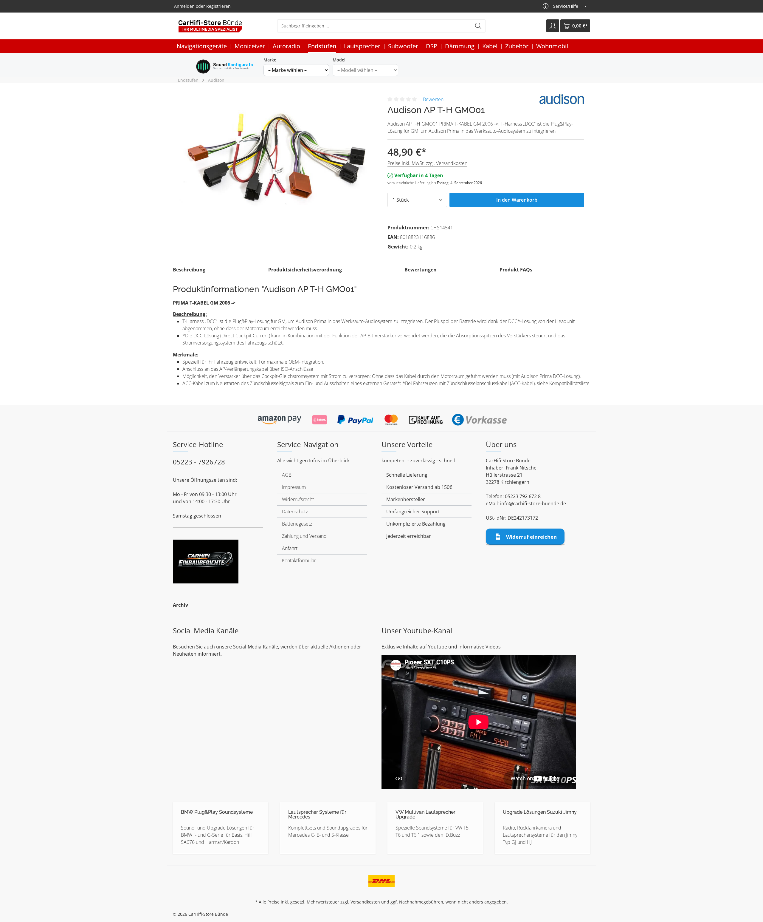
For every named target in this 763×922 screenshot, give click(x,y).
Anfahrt (289, 548)
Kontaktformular (299, 560)
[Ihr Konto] (552, 26)
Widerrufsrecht (298, 499)
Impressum (294, 487)
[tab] (218, 270)
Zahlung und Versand (304, 536)
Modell (340, 60)
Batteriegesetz (297, 524)
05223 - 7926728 (199, 461)
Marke (269, 60)
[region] (277, 158)
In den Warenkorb (516, 200)
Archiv (180, 605)
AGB (286, 475)
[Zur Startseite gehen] (210, 26)
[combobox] (374, 26)
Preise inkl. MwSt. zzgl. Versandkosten (427, 163)
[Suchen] (479, 26)
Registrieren (218, 6)
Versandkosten (365, 902)
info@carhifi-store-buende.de (533, 503)
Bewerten (433, 99)
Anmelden (184, 6)
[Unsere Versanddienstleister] (381, 878)
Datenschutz (295, 511)
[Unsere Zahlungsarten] (381, 418)
